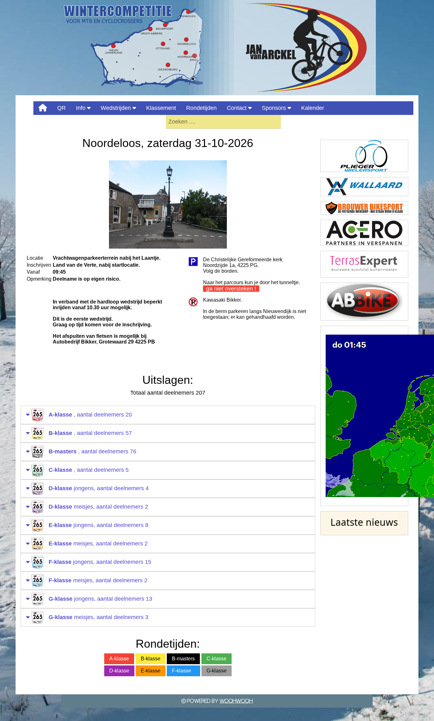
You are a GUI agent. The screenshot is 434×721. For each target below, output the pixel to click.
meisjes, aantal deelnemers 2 (98, 507)
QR (61, 108)
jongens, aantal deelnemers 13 (100, 599)
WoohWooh (236, 701)
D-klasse (119, 670)
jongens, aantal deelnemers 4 (99, 488)
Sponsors (275, 108)
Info (81, 108)
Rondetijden (201, 108)
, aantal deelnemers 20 (90, 414)
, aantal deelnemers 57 (90, 433)
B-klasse (150, 658)
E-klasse (150, 670)
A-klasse (119, 658)
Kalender (312, 108)
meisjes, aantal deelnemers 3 (98, 617)
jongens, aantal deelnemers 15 (100, 562)
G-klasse (217, 670)
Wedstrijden (116, 108)
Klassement (161, 108)
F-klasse (183, 670)
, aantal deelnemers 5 (89, 470)
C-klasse (217, 658)
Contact (237, 108)
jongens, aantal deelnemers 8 (98, 525)
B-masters (183, 658)
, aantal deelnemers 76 (92, 451)
